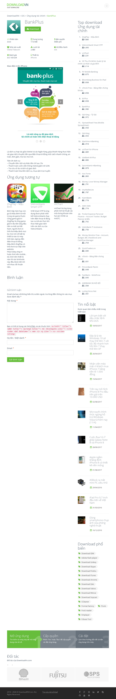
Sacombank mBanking (91, 165)
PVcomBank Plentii (90, 267)
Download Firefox (88, 571)
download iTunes (88, 575)
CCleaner (85, 601)
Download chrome (89, 579)
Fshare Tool (86, 619)
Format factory (87, 606)
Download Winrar (88, 593)
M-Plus (85, 98)
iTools (103, 606)
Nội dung (12, 300)
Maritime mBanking (90, 141)
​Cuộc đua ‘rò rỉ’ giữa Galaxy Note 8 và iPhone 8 (99, 439)
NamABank (87, 198)
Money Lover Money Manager (95, 181)
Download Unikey (88, 562)
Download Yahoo (88, 588)
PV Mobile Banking (90, 71)
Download (34, 29)
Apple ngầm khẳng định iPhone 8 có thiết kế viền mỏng (99, 461)
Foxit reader (86, 610)
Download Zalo (87, 584)
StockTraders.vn (89, 248)
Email (10, 348)
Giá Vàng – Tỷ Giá (89, 114)
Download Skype (88, 566)
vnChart (58, 204)
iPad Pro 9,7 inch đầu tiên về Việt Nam (99, 500)
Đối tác (13, 656)
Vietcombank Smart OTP (38, 205)
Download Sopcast (89, 597)
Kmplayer (85, 615)
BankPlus (86, 106)
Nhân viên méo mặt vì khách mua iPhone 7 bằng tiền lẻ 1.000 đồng (99, 369)
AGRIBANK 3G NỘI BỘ (91, 283)
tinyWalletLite (88, 189)
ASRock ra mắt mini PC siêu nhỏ (99, 481)
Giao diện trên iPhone (17, 66)
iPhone (34, 57)
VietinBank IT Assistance (92, 227)
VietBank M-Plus (89, 157)
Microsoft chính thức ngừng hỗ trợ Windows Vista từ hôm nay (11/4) (99, 417)
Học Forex (86, 173)
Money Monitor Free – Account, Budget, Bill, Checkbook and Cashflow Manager (93, 237)
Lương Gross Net (89, 291)
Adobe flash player (89, 558)
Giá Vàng (85, 133)
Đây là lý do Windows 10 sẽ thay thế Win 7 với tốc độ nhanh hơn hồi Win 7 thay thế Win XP (99, 342)
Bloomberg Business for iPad (94, 80)
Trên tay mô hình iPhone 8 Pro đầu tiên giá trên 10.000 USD (99, 393)
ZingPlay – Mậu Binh (15, 205)
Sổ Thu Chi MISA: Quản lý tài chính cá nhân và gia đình (92, 62)
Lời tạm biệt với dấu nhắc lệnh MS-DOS (98, 318)
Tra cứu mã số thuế (50, 692)
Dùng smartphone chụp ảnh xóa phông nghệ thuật (99, 521)
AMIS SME (86, 206)
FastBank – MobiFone (91, 275)
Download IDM (87, 553)
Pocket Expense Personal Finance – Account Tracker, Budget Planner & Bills (92, 216)
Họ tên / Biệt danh (16, 338)
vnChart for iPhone (90, 149)
